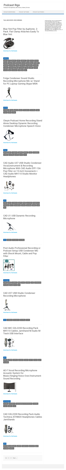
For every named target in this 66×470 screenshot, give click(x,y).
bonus (31, 60)
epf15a (20, 202)
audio (18, 60)
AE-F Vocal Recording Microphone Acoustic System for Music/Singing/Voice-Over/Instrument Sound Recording (22, 374)
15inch (5, 202)
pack (39, 360)
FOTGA (5, 107)
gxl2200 (10, 360)
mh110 (11, 205)
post (32, 282)
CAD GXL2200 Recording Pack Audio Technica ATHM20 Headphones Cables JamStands (22, 417)
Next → (15, 458)
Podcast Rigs (12, 5)
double (23, 63)
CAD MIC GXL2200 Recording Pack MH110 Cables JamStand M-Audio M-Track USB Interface (22, 331)
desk (14, 63)
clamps (10, 63)
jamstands (31, 446)
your (26, 70)
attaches (14, 60)
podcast (6, 154)
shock (15, 285)
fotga (11, 110)
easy (32, 63)
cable (9, 282)
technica (12, 448)
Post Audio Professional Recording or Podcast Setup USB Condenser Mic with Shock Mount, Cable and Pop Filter (21, 252)
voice (25, 154)
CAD (5, 200)
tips (9, 70)
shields (31, 67)
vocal (38, 205)
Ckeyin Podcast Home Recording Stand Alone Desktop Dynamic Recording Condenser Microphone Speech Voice (22, 123)
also (9, 60)
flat (38, 63)
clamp (5, 63)
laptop (20, 110)
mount (22, 282)
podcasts (35, 65)
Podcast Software (24, 12)
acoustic (6, 403)
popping (6, 67)
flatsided (6, 65)
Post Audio (6, 280)
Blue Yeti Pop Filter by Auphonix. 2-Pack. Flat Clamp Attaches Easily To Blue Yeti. (21, 32)
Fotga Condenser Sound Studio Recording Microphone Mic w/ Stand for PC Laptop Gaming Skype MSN (21, 81)
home (30, 152)
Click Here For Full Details (10, 51)
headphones (36, 202)
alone (5, 152)
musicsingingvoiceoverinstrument (24, 403)
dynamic (26, 152)
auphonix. (23, 60)
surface (5, 70)
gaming (16, 110)
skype (37, 110)
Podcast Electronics (38, 12)
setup (11, 285)
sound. (5, 112)
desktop (19, 63)
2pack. (5, 60)
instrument (6, 205)
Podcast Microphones (9, 12)
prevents (11, 67)
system (10, 406)
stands (35, 67)
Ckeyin (5, 150)
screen (26, 67)
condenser (6, 110)
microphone (29, 65)
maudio (26, 360)
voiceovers (14, 70)
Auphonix (6, 58)
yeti (22, 70)
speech (16, 154)
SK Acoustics (7, 401)
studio (13, 112)
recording (21, 67)
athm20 (5, 446)
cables (5, 360)
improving (22, 65)
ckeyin (9, 152)
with (19, 70)
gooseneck (12, 65)
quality (16, 67)
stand (9, 112)
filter (35, 63)
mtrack (35, 360)
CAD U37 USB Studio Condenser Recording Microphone (19, 294)
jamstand (21, 360)
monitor (23, 205)
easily (28, 63)
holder (17, 65)
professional (38, 282)
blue (28, 60)
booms (36, 60)
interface (15, 360)
